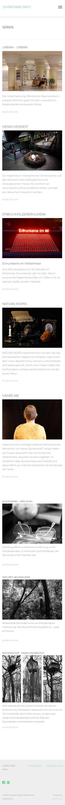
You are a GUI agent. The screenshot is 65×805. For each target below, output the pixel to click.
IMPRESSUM (34, 765)
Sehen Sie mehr (10, 112)
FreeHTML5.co (57, 799)
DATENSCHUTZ (54, 765)
